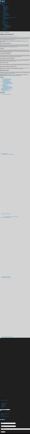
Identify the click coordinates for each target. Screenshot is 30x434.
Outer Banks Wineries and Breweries (7, 87)
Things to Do (4, 16)
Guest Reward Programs (6, 15)
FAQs (4, 19)
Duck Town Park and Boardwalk (17, 59)
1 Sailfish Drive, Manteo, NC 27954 (5, 413)
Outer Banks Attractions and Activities (12, 36)
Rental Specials (5, 13)
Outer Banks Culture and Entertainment (6, 81)
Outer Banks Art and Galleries (7, 82)
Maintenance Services (7, 27)
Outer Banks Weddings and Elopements (6, 90)
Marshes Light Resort (5, 7)
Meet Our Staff (5, 24)
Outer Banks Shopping (6, 80)
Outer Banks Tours (5, 84)
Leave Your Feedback (6, 29)
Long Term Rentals (5, 10)
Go (0, 410)
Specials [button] (3, 11)
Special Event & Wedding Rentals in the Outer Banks (9, 17)
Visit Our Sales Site (5, 21)
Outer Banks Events (4, 85)
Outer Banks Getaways (6, 18)
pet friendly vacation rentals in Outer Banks (13, 75)
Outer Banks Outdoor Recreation (7, 79)
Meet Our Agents (5, 22)
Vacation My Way (5, 12)
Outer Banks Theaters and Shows (7, 83)
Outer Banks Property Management (6, 88)
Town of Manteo (5, 6)
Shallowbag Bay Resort (6, 8)
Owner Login (3, 404)
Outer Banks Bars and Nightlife (7, 86)
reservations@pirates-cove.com (4, 2)
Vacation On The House (6, 14)
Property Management (6, 25)
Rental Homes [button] (3, 5)
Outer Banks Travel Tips (5, 89)
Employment (3, 405)
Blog (3, 20)
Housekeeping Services (7, 26)
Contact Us (4, 30)
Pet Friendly (4, 9)
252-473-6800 (2, 3)
